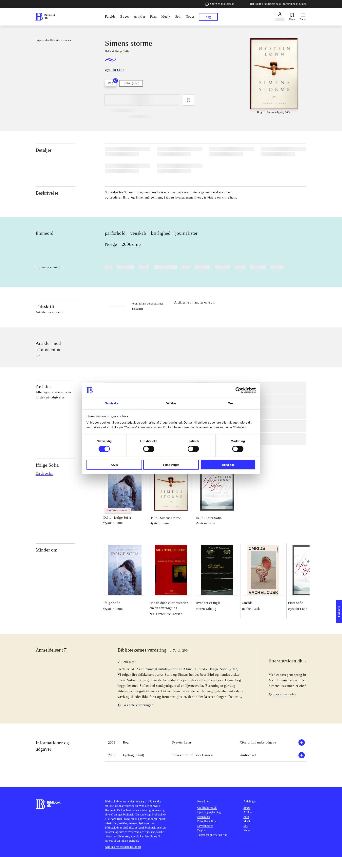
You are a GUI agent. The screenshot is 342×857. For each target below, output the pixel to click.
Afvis (114, 464)
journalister (186, 233)
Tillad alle (228, 464)
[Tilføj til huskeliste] (188, 100)
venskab (138, 233)
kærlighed (160, 233)
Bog (110, 82)
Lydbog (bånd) (131, 83)
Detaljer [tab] (171, 403)
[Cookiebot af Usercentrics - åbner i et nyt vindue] (238, 390)
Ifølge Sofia (47, 465)
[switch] (148, 449)
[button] (205, 742)
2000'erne (131, 244)
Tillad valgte (171, 464)
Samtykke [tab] (112, 403)
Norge (111, 244)
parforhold (115, 233)
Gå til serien (44, 473)
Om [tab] (230, 403)
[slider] (274, 76)
